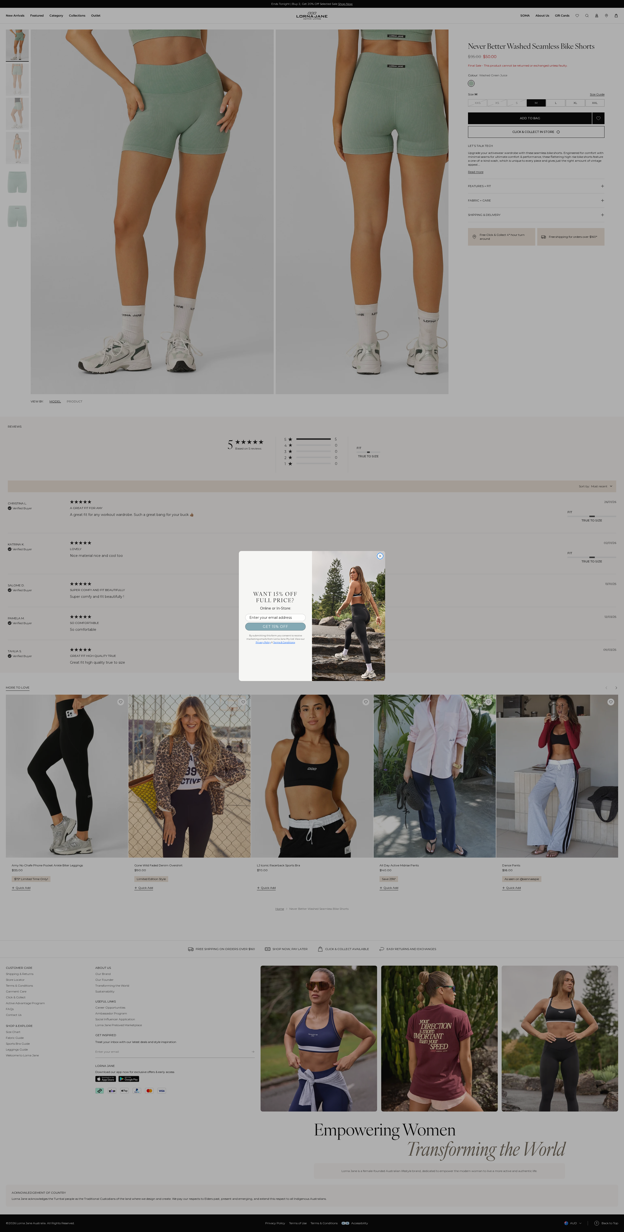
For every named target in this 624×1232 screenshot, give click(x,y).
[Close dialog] (380, 556)
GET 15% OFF (275, 626)
